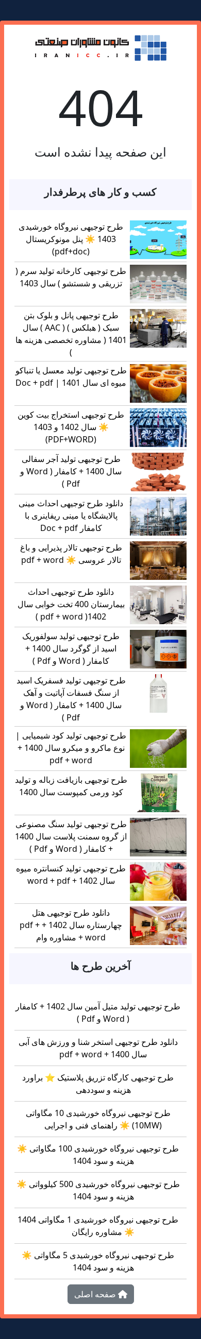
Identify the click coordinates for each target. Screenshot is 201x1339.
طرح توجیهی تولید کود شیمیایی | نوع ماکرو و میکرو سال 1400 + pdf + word (70, 748)
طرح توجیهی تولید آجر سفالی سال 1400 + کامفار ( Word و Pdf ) (71, 471)
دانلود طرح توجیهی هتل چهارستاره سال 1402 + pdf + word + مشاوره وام (71, 925)
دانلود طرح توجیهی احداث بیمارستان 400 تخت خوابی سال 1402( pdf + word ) (71, 604)
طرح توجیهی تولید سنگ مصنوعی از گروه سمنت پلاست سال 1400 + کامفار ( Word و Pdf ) (71, 836)
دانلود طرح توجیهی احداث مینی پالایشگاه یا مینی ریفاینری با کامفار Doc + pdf (71, 515)
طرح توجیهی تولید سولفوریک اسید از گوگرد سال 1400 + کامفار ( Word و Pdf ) (71, 648)
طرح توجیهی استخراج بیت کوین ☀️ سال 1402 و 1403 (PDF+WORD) (71, 427)
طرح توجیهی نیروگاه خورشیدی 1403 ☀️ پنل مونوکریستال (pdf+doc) (71, 239)
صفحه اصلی (96, 1294)
